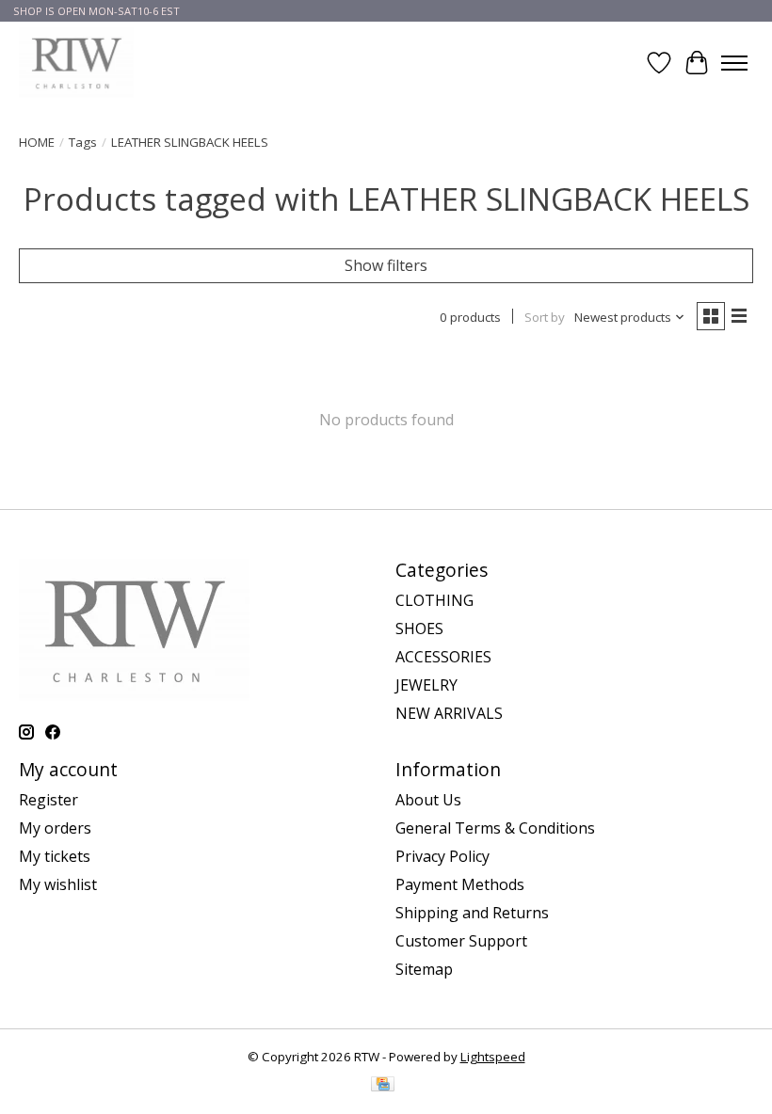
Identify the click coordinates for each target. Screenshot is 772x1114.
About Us (428, 799)
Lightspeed (492, 1056)
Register (48, 799)
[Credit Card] (382, 1085)
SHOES (419, 628)
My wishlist (58, 884)
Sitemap (424, 969)
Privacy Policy (442, 856)
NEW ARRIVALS (449, 713)
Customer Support (461, 941)
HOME (37, 142)
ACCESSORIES (443, 656)
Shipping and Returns (472, 912)
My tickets (54, 856)
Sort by (544, 317)
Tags (83, 142)
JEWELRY (426, 685)
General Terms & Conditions (495, 828)
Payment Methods (459, 884)
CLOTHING (434, 600)
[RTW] (76, 62)
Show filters (386, 265)
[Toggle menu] (734, 63)
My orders (55, 828)
